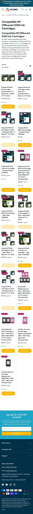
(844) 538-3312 (11, 467)
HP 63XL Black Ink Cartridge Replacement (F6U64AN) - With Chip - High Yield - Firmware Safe (7, 377)
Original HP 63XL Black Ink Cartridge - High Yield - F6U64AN (8, 214)
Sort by (4, 64)
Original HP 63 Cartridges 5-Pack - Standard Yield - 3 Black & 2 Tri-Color (8, 290)
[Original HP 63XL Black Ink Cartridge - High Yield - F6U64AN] (8, 201)
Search (3, 509)
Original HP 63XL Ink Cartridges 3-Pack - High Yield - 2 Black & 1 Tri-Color (24, 215)
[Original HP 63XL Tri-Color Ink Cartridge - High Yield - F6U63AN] (25, 239)
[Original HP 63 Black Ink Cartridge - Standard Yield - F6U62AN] (25, 118)
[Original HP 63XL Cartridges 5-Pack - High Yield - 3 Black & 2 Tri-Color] (8, 238)
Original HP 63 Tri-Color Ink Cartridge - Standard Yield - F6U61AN (8, 169)
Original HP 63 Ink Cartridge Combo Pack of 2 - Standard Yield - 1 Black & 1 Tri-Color (24, 91)
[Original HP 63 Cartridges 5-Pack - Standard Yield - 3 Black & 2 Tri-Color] (8, 277)
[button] (30, 9)
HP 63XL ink (17, 43)
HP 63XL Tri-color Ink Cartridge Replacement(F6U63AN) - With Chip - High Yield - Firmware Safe (24, 334)
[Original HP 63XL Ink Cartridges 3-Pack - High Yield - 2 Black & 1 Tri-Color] (25, 201)
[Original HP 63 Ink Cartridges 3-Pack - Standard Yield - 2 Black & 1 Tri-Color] (8, 118)
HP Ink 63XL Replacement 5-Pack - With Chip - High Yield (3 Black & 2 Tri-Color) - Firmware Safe (24, 292)
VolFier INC (8, 499)
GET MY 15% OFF (16, 433)
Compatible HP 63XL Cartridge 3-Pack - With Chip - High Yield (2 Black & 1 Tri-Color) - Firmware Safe (7, 334)
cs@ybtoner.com (11, 471)
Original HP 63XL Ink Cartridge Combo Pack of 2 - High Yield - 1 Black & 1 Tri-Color (7, 91)
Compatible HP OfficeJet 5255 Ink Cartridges (17, 15)
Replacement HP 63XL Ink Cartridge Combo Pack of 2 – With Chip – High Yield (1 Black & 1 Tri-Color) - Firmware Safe (24, 172)
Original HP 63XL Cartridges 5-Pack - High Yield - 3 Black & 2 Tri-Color (7, 251)
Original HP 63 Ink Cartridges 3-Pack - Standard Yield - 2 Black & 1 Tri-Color (8, 131)
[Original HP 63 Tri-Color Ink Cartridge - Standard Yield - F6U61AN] (8, 157)
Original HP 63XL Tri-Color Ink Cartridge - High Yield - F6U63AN (23, 251)
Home (3, 15)
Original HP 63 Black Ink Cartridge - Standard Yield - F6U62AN (24, 131)
